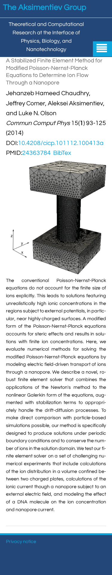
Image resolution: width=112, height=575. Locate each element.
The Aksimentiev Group (44, 7)
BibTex (62, 153)
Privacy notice (21, 541)
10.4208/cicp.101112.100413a (61, 143)
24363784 (36, 153)
